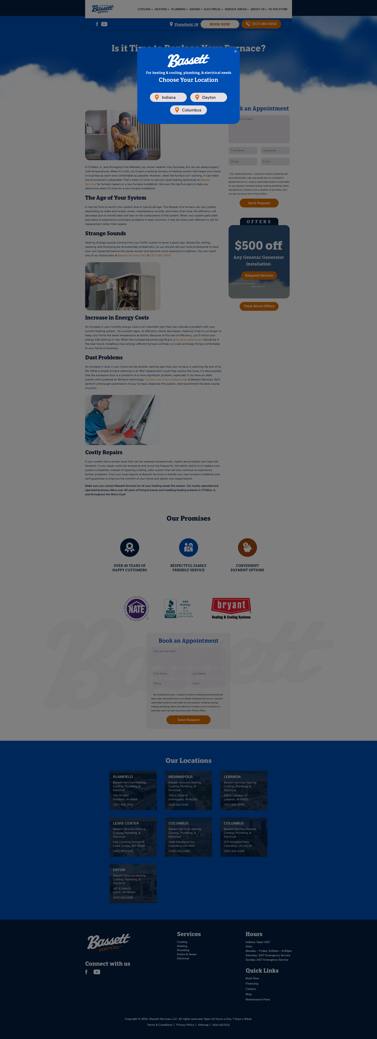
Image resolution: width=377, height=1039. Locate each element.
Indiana (169, 97)
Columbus (191, 109)
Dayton (209, 97)
